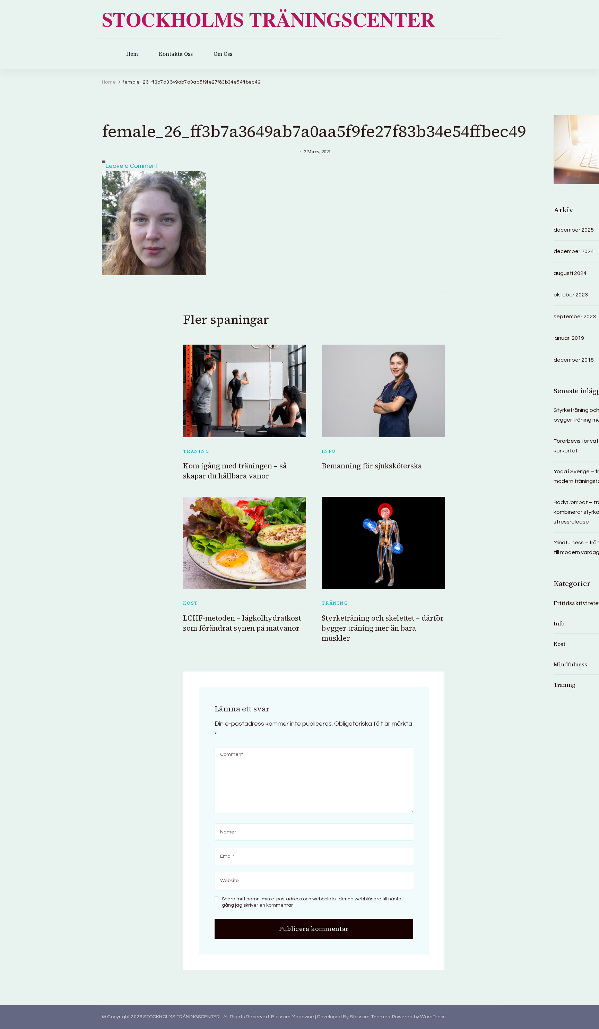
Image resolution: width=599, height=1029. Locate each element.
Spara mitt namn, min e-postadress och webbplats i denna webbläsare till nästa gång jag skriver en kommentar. (311, 902)
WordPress (432, 1016)
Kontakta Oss (176, 54)
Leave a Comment (131, 166)
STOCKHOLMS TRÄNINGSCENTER (268, 19)
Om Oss (223, 54)
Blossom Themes (370, 1016)
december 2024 (574, 251)
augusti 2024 (570, 273)
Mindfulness (570, 664)
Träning (196, 451)
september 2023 (575, 316)
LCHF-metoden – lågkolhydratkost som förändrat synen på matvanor (242, 623)
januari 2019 (569, 338)
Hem (132, 54)
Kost (190, 603)
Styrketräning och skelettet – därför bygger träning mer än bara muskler (383, 628)
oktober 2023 (571, 294)
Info (329, 451)
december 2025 (574, 230)
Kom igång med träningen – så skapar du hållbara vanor (235, 471)
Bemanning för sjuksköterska (372, 466)
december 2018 (574, 360)
